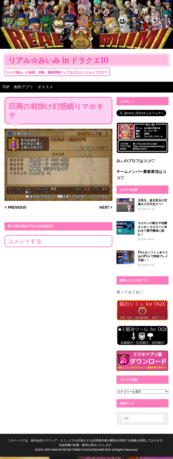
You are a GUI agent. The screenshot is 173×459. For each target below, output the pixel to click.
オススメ (45, 87)
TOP (5, 87)
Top (162, 448)
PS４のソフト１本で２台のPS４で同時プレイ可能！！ (153, 256)
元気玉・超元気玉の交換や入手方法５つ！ (152, 202)
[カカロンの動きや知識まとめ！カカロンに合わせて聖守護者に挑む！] (125, 231)
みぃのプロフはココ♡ (135, 161)
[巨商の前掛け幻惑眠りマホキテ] (58, 197)
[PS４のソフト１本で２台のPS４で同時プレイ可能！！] (125, 261)
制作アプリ (23, 87)
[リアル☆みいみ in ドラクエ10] (86, 46)
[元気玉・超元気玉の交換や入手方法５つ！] (125, 208)
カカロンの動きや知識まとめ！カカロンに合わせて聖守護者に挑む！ (152, 228)
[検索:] (142, 418)
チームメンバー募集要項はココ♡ (141, 174)
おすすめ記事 (128, 190)
